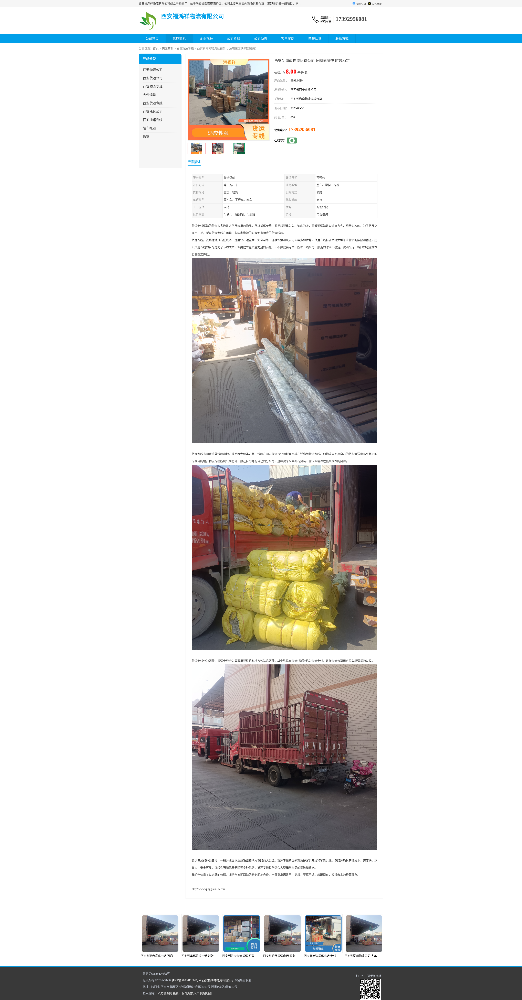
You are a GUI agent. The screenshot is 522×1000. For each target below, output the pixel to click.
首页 (156, 48)
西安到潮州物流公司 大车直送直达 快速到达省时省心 (296, 955)
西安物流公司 (153, 70)
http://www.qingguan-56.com (209, 889)
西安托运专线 (153, 120)
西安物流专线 (153, 86)
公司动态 (260, 38)
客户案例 (287, 38)
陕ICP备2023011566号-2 (186, 980)
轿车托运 (149, 128)
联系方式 (341, 38)
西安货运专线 (185, 48)
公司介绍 (233, 38)
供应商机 (179, 38)
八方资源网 (165, 993)
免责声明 (178, 993)
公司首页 (152, 38)
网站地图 (206, 993)
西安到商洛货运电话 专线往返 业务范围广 (248, 955)
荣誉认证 (314, 38)
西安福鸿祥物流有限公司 (217, 980)
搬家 (146, 136)
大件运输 (149, 95)
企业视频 (206, 38)
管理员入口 (192, 993)
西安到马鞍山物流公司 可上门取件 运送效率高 (333, 955)
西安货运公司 (153, 78)
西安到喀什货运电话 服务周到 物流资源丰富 (209, 955)
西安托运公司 (153, 111)
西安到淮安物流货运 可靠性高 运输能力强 (167, 955)
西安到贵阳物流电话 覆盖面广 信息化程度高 (372, 955)
